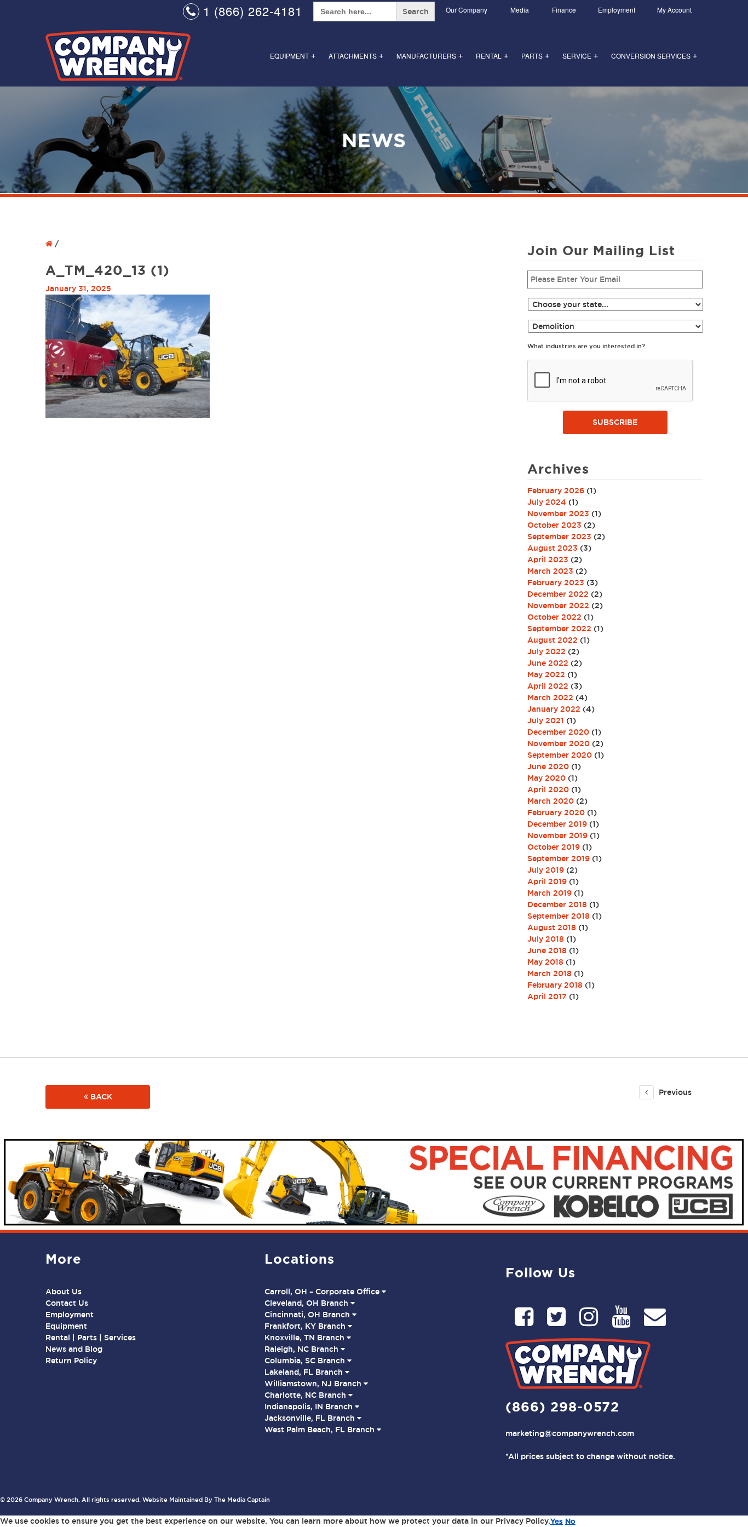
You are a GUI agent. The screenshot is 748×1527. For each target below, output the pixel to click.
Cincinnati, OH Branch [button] (308, 1314)
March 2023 (550, 571)
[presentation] (610, 381)
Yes (556, 1521)
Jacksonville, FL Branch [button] (310, 1418)
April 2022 (547, 686)
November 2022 (558, 605)
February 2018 (555, 985)
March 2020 (550, 801)
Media (519, 9)
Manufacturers (429, 55)
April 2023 (547, 559)
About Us (63, 1291)
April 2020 (548, 789)
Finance (564, 9)
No (570, 1521)
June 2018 (547, 950)
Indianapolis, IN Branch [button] (309, 1406)
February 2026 (555, 490)
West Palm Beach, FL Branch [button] (320, 1429)
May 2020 (546, 778)
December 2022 (558, 594)
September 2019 (558, 858)
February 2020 (556, 812)
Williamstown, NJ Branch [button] (314, 1383)
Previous (674, 1092)
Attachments (356, 55)
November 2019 (557, 835)
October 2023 (554, 525)
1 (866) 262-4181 (250, 10)
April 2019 (547, 881)
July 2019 (545, 870)
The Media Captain (242, 1499)
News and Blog (73, 1349)
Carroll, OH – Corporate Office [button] (323, 1291)
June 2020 (548, 766)
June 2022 (547, 663)
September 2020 (559, 755)
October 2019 (553, 847)
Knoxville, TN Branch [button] (305, 1337)
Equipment (292, 55)
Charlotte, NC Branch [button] (306, 1395)
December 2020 (558, 732)
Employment (616, 9)
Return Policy (71, 1360)
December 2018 (557, 904)
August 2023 (552, 548)
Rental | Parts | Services (90, 1337)
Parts (535, 55)
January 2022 (553, 709)
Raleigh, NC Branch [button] (302, 1349)
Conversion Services (654, 55)
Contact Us (66, 1303)
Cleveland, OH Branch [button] (307, 1303)
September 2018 (558, 916)
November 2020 (558, 743)
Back (100, 1096)
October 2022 (554, 617)
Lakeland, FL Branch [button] (304, 1372)
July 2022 (546, 651)
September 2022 (559, 628)
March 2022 (550, 697)
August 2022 (552, 640)
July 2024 (546, 502)
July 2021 (545, 720)
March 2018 (549, 973)
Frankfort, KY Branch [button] (306, 1326)
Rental (492, 55)
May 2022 (546, 674)
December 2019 (557, 824)
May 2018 (545, 962)
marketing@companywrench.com (569, 1433)
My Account (674, 9)
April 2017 (547, 996)
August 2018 (551, 927)
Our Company (466, 9)
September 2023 (559, 536)
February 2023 (555, 582)
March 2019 (549, 893)
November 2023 (558, 513)
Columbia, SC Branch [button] (305, 1360)
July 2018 (545, 939)
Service (580, 55)
